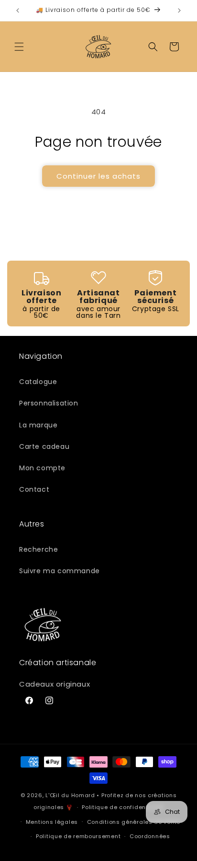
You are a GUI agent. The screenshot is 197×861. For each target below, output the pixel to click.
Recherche (38, 549)
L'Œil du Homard (70, 795)
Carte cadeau (44, 446)
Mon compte (42, 468)
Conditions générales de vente (133, 822)
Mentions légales (52, 822)
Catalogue (38, 381)
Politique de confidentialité (123, 807)
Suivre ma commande (59, 571)
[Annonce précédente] (17, 10)
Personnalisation (48, 403)
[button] (19, 46)
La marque (38, 425)
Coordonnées (150, 836)
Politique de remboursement (78, 836)
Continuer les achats (98, 176)
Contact (34, 489)
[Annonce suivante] (179, 10)
